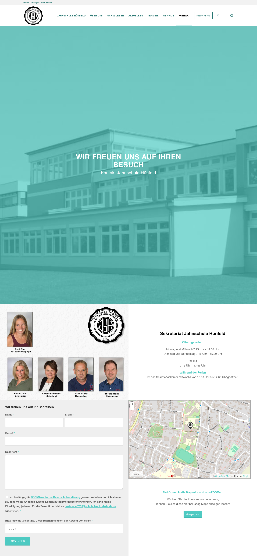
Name (9, 414)
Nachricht (12, 452)
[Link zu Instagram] (231, 15)
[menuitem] (71, 15)
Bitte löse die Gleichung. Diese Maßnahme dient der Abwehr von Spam (49, 520)
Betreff (10, 433)
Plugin (245, 475)
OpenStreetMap (222, 475)
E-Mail (69, 414)
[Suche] (218, 15)
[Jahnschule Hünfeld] (33, 15)
